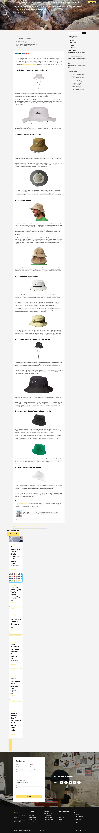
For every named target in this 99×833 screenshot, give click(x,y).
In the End (18, 47)
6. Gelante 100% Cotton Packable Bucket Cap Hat (26, 44)
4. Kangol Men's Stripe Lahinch (22, 41)
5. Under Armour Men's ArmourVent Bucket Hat (26, 42)
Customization (72, 38)
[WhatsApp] (18, 53)
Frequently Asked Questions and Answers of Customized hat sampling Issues (28, 524)
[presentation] (16, 539)
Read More (13, 569)
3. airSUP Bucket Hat (20, 39)
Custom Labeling (47, 821)
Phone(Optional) (19, 769)
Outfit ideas (72, 45)
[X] (20, 53)
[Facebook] (16, 53)
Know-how (72, 43)
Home (23, 2)
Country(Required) (20, 775)
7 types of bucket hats (23, 503)
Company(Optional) (34, 769)
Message (18, 785)
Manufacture (61, 817)
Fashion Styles (16, 10)
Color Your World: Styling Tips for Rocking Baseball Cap (15, 592)
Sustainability (54, 2)
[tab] (10, 740)
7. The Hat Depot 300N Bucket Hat (23, 45)
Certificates (31, 821)
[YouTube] (81, 830)
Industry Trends (73, 42)
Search (84, 32)
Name (17, 764)
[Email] (24, 53)
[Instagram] (85, 830)
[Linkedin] (16, 519)
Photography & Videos (48, 819)
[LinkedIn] (22, 53)
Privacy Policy (41, 830)
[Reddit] (28, 53)
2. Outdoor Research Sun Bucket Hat (23, 38)
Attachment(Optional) (20, 780)
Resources (61, 821)
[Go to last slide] (10, 534)
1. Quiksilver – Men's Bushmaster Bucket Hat (25, 36)
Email (31, 764)
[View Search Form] (78, 2)
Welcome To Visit (32, 819)
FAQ (59, 2)
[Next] (16, 534)
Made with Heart (32, 817)
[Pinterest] (26, 53)
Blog (60, 815)
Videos (60, 819)
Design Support (47, 815)
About (30, 813)
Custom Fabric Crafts (48, 817)
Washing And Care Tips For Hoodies (75, 56)
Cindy (15, 12)
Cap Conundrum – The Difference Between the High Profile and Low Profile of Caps (30, 527)
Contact (69, 2)
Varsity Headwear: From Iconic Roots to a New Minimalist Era (14, 651)
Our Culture (31, 815)
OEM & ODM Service (48, 813)
